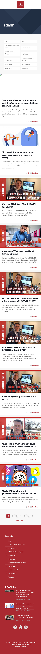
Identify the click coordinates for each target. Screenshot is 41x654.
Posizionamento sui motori (28, 59)
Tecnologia (8, 68)
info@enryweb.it (20, 646)
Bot (23, 41)
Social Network (26, 64)
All (6, 41)
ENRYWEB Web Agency (10, 53)
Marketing (25, 54)
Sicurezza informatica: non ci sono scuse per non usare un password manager (17, 155)
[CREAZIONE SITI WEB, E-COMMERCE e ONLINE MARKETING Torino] (20, 4)
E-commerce (26, 48)
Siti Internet (8, 64)
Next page (19, 521)
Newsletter (8, 60)
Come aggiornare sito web (12, 47)
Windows (25, 68)
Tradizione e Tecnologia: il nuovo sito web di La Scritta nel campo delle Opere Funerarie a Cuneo (20, 103)
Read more (35, 121)
